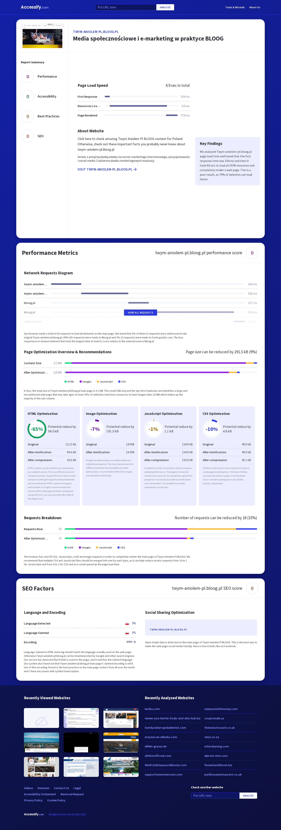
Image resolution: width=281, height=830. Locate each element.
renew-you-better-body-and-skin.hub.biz (173, 718)
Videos (28, 788)
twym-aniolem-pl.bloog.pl (96, 31)
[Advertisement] (166, 65)
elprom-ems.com (216, 756)
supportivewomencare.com (163, 774)
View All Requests (140, 312)
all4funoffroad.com (158, 756)
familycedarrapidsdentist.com (165, 727)
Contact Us (61, 788)
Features (43, 788)
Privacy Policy (33, 800)
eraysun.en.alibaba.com (161, 737)
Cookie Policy (56, 800)
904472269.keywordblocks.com (166, 765)
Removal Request (72, 794)
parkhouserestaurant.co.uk (223, 774)
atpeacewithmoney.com (221, 709)
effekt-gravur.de (155, 746)
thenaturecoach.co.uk (219, 727)
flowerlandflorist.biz (218, 765)
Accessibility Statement (40, 794)
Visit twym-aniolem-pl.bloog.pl (105, 169)
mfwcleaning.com (216, 746)
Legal (77, 788)
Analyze (165, 7)
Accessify (35, 7)
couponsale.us (214, 718)
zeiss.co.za (211, 737)
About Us (254, 7)
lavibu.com (152, 709)
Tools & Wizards (235, 7)
